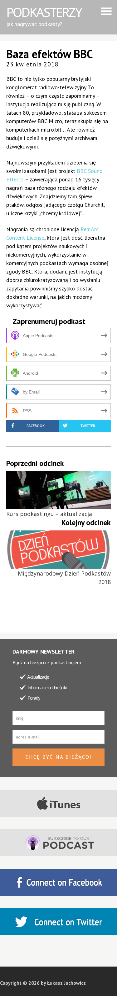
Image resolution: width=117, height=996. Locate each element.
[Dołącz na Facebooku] (58, 882)
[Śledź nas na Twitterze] (58, 921)
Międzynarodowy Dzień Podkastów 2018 (64, 578)
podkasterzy (43, 12)
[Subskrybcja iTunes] (58, 803)
